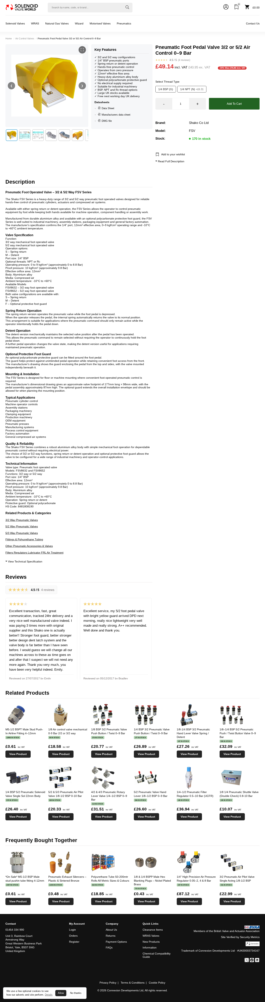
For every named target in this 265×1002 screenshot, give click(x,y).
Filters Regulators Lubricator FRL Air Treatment (34, 552)
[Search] (127, 7)
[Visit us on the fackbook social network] (252, 960)
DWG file (107, 120)
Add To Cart (234, 103)
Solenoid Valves (15, 23)
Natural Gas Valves (57, 23)
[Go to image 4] (51, 135)
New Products (151, 941)
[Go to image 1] (11, 135)
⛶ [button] (82, 50)
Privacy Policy (108, 982)
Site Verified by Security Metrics (240, 937)
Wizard (79, 23)
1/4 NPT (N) (192, 89)
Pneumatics (124, 23)
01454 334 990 (14, 929)
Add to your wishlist (173, 154)
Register (74, 941)
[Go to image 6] (77, 135)
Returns (110, 935)
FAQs (109, 947)
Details (49, 994)
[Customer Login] (226, 7)
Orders (73, 935)
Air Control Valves (24, 38)
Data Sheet (108, 108)
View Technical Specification (24, 561)
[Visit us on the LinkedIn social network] (257, 960)
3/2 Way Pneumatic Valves (21, 520)
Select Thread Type (167, 81)
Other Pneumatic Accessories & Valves (29, 546)
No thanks (75, 993)
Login (72, 929)
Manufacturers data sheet (116, 114)
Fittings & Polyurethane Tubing (24, 539)
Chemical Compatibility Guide (157, 955)
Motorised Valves (100, 23)
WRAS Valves (151, 935)
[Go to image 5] (64, 135)
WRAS (35, 23)
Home (8, 38)
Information (150, 947)
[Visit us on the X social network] (247, 960)
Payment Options (116, 941)
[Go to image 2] (25, 135)
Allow (61, 993)
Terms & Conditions (133, 982)
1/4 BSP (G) (165, 89)
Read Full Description (170, 161)
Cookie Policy (157, 982)
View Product (18, 754)
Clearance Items (153, 929)
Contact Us (253, 23)
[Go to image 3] (38, 135)
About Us (111, 929)
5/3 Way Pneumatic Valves (21, 533)
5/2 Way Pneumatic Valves (21, 526)
